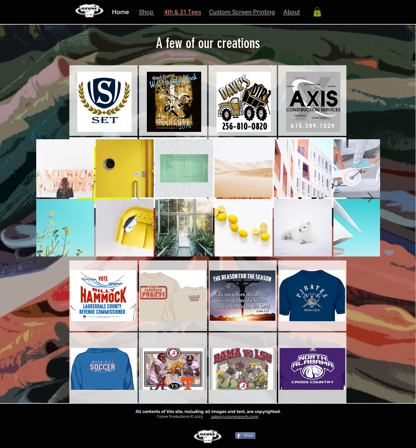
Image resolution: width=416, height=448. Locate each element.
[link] (317, 11)
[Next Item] (370, 197)
